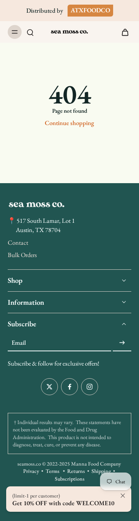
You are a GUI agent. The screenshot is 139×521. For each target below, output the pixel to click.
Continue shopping (69, 123)
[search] (30, 32)
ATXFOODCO (90, 10)
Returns (76, 471)
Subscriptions (70, 478)
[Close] (122, 495)
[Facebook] (69, 386)
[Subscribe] (122, 343)
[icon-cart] (122, 32)
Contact (18, 243)
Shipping (101, 471)
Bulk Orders (22, 255)
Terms (52, 471)
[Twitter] (49, 386)
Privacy (31, 471)
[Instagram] (89, 386)
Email (19, 343)
